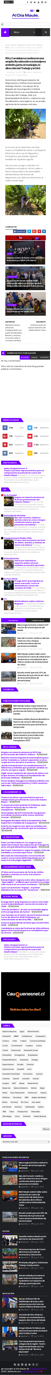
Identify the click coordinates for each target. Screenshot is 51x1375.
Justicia (39, 1074)
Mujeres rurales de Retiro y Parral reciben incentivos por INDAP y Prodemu (25, 259)
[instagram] (42, 2)
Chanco (5, 1041)
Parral (29, 45)
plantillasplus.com (31, 1371)
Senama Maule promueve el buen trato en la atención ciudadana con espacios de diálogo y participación (32, 1279)
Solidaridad (30, 1107)
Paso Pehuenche (17, 1093)
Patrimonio (32, 1093)
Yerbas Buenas (40, 1116)
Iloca (29, 1069)
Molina (34, 1088)
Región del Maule (39, 1097)
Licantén (26, 1078)
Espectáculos (8, 1064)
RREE (26, 1097)
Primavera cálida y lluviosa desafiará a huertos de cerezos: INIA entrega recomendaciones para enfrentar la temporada (31, 723)
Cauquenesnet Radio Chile (18, 538)
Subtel (40, 1107)
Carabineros (27, 1036)
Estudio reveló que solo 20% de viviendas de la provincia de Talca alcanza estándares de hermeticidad (33, 676)
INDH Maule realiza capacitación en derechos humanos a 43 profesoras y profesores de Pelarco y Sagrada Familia (30, 710)
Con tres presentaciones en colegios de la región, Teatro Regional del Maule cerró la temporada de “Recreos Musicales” (32, 1346)
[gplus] (45, 2)
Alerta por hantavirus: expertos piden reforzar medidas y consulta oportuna (29, 563)
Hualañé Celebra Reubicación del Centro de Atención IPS (32, 1238)
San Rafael (6, 1107)
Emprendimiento (9, 1060)
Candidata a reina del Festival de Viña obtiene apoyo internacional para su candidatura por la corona (25, 930)
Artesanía (6, 1036)
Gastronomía (8, 1069)
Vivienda (26, 1116)
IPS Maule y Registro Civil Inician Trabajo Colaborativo (33, 1264)
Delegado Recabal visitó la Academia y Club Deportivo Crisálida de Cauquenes (23, 821)
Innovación (28, 1074)
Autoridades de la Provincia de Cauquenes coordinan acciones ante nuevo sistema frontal (23, 815)
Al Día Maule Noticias (15, 515)
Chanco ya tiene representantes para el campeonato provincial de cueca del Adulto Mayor (24, 473)
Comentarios (37, 620)
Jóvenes (6, 1078)
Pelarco (44, 1093)
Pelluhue (6, 1097)
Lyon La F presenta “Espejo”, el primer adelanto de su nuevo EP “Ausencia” (20, 888)
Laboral (16, 1078)
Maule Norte (33, 1083)
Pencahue (17, 1097)
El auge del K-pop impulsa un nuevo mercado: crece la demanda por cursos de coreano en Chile (28, 584)
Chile (15, 1041)
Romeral (14, 1102)
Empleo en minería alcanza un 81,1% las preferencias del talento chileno (29, 499)
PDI (34, 45)
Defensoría (16, 1050)
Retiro (7, 47)
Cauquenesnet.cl (38, 1368)
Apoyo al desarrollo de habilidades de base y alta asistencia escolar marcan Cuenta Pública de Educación (32, 1302)
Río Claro (24, 1102)
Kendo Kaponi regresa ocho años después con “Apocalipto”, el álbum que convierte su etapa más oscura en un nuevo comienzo (25, 882)
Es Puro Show (10, 578)
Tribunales (35, 1111)
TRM (4, 1111)
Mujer (9, 254)
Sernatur (18, 1107)
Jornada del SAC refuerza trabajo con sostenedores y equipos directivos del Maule (32, 1317)
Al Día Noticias (11, 558)
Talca (11, 1111)
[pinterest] (31, 2)
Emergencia (20, 1055)
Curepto (29, 1045)
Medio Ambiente (21, 1088)
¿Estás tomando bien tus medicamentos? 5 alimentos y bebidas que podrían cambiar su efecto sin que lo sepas (24, 767)
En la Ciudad (10, 495)
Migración (21, 45)
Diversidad (6, 1055)
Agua (22, 1031)
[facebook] (27, 2)
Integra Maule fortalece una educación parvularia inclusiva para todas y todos (33, 1331)
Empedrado (33, 1055)
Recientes (13, 620)
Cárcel (5, 1050)
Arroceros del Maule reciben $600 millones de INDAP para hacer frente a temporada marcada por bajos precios (25, 283)
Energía (35, 1060)
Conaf (5, 1045)
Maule (21, 1083)
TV (5, 599)
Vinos (17, 1116)
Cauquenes (11, 305)
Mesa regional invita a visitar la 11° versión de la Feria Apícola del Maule (33, 628)
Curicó (39, 1045)
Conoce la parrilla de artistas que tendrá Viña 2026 (25, 923)
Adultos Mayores (9, 1031)
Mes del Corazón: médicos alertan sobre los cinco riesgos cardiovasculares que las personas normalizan (29, 521)
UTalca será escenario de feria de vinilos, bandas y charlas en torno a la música (29, 542)
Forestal (30, 1064)
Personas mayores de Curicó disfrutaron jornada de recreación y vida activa (32, 1252)
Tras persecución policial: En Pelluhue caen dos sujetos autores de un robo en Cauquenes (23, 807)
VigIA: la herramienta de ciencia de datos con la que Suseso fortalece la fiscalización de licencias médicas (24, 775)
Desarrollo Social (31, 1050)
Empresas (24, 1060)
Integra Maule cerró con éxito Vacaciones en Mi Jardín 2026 (20, 310)
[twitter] (34, 2)
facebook (44, 357)
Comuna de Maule (37, 1041)
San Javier (36, 1102)
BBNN (16, 1036)
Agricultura (12, 277)
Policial (39, 45)
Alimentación (33, 1031)
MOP (14, 1083)
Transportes (22, 1111)
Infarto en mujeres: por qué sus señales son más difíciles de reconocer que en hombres (24, 827)
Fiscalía (20, 1064)
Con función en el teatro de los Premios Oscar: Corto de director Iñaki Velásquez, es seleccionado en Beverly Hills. (25, 917)
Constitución (16, 1045)
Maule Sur (6, 1088)
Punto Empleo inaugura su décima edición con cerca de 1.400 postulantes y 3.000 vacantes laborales (25, 783)
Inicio (7, 45)
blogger (25, 357)
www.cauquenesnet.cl (15, 468)
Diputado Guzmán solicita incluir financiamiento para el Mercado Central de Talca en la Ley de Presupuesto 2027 (28, 736)
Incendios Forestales (11, 1074)
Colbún (23, 1041)
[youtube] (38, 2)
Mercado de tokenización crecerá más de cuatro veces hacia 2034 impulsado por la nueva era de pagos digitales (23, 858)
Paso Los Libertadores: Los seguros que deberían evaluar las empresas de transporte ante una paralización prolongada (25, 844)
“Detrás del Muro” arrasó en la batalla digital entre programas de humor (24, 910)
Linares (13, 45)
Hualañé (20, 1069)
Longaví (5, 1083)
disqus (34, 357)
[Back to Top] (36, 1364)
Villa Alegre (7, 1116)
